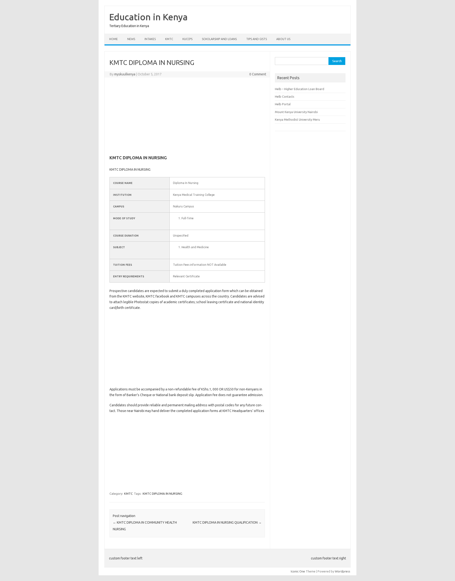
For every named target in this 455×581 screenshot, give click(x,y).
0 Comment (257, 74)
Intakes (150, 39)
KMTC (169, 39)
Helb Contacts (284, 96)
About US (283, 39)
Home (113, 39)
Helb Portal (283, 104)
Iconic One (298, 571)
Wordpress (342, 571)
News (131, 39)
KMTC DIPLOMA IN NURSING (162, 493)
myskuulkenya (124, 74)
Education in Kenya (148, 17)
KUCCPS (187, 39)
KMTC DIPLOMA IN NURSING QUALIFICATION (227, 522)
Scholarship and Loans (219, 39)
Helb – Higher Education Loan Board (299, 89)
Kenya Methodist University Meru (297, 119)
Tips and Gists (256, 39)
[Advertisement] (187, 115)
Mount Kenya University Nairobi (296, 112)
